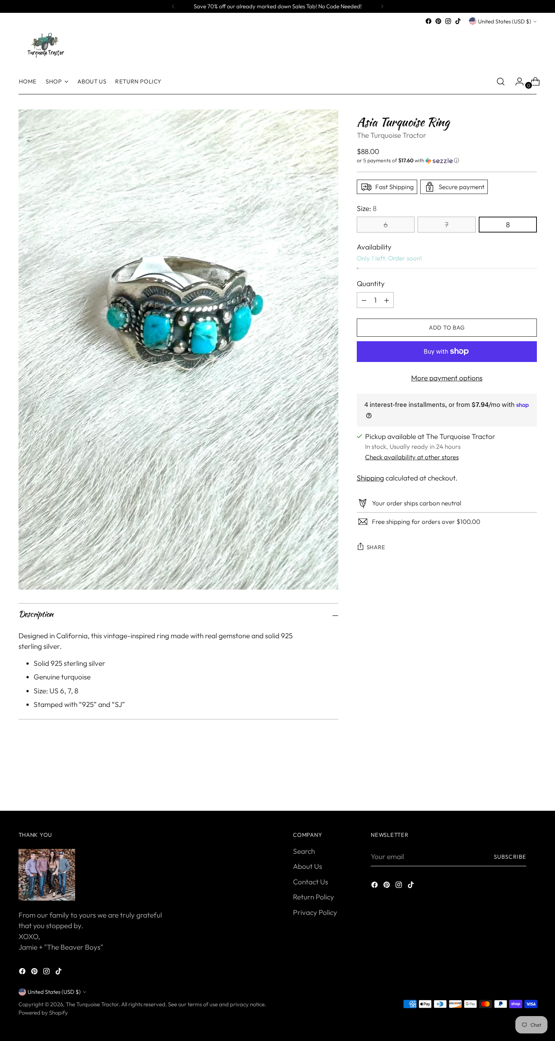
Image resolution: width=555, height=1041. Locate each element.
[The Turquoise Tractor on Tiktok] (458, 21)
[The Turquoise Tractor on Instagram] (448, 21)
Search (304, 851)
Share (376, 547)
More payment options (447, 377)
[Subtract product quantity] (386, 300)
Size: (366, 208)
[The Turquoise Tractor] (44, 44)
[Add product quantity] (364, 300)
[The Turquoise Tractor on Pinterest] (438, 21)
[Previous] (173, 6)
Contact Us (310, 881)
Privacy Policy (315, 912)
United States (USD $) (504, 21)
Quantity (371, 283)
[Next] (382, 6)
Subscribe (510, 856)
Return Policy (313, 896)
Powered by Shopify (43, 1012)
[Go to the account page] (516, 81)
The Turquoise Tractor (391, 135)
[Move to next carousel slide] (530, 784)
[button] (447, 160)
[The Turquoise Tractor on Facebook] (428, 21)
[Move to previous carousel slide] (513, 785)
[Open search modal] (500, 81)
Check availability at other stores (412, 457)
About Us (307, 866)
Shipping (370, 477)
